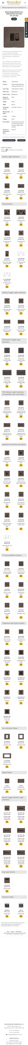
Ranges (12, 931)
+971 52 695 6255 (15, 1032)
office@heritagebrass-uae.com (14, 1034)
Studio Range (18, 931)
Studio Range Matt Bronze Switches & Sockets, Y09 (15, 933)
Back (14, 19)
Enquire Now (22, 140)
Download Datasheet (9, 140)
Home (8, 931)
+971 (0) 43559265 (14, 1030)
